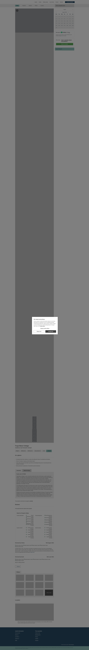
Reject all (39, 331)
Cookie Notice (42, 326)
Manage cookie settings (44, 328)
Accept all (50, 331)
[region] (45, 325)
